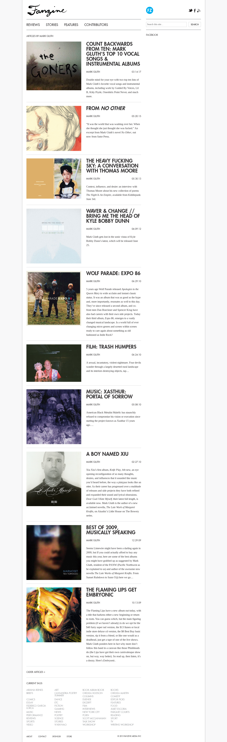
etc (56, 702)
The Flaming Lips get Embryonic (111, 592)
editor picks (118, 699)
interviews (89, 708)
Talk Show (89, 721)
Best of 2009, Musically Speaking (110, 530)
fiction (59, 705)
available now (93, 503)
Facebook (195, 10)
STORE (69, 736)
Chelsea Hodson (93, 693)
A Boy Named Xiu (107, 454)
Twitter (190, 10)
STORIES (52, 25)
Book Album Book (93, 689)
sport (114, 718)
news (58, 712)
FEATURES (71, 25)
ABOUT (29, 736)
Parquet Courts (120, 712)
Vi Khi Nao (61, 724)
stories (59, 721)
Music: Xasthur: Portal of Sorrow (109, 394)
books (114, 689)
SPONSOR (56, 736)
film (85, 705)
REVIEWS (33, 25)
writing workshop (122, 724)
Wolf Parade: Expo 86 (113, 273)
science (59, 718)
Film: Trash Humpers (111, 346)
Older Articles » (35, 672)
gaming (59, 708)
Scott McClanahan (94, 718)
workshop (89, 724)
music (29, 712)
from (105, 108)
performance (34, 715)
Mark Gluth (93, 71)
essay (29, 702)
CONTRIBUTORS (96, 25)
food (114, 705)
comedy (115, 696)
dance (58, 699)
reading (115, 715)
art (56, 689)
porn (86, 715)
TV (112, 721)
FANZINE (47, 10)
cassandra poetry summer (66, 694)
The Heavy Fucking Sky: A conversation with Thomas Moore (112, 165)
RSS (198, 10)
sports (30, 721)
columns (88, 696)
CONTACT (42, 736)
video (29, 724)
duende (87, 699)
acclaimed (91, 507)
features (116, 702)
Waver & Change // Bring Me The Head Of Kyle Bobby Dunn (113, 216)
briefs (29, 693)
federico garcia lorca (36, 707)
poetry (58, 715)
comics (30, 699)
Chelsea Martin (120, 693)
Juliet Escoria (119, 708)
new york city (91, 712)
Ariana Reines (34, 689)
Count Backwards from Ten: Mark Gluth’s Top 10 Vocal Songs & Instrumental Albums (113, 54)
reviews (31, 718)
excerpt (87, 702)
